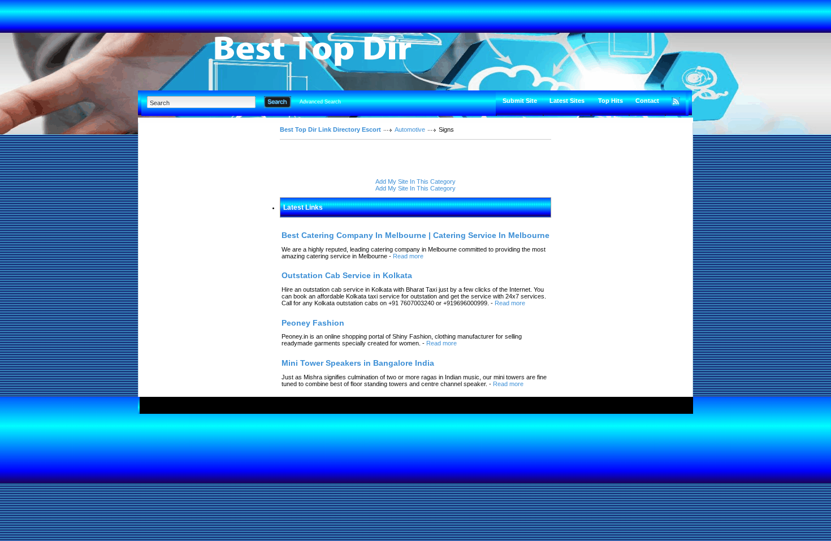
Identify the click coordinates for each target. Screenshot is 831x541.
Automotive (410, 129)
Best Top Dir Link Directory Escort (330, 129)
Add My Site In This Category (415, 181)
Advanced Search (320, 102)
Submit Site (520, 100)
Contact (647, 100)
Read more (408, 256)
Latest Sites (567, 100)
